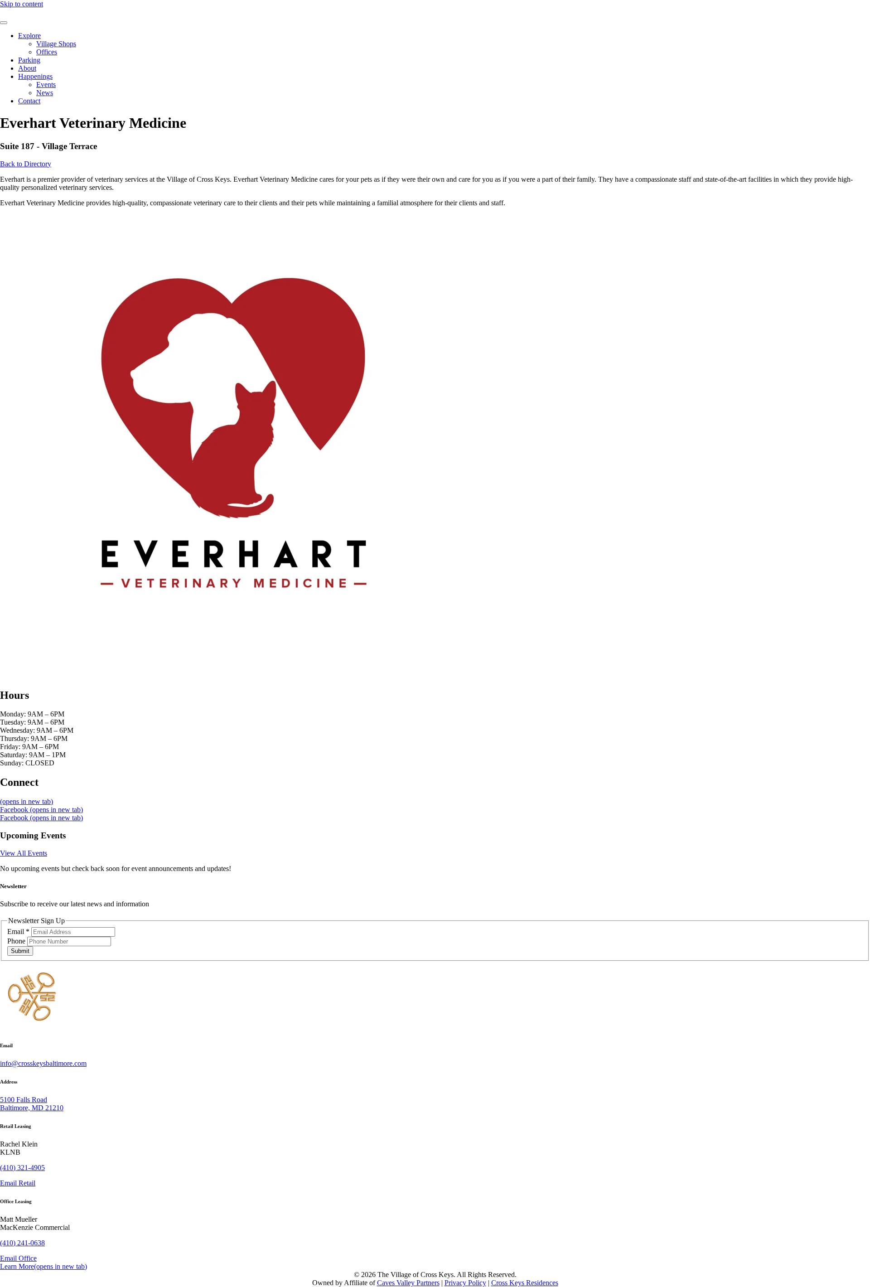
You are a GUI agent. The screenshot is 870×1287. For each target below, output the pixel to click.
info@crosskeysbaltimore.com (43, 1063)
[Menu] (3, 22)
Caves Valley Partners (408, 1283)
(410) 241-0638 (22, 1243)
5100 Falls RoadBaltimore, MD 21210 (31, 1104)
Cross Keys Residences (524, 1283)
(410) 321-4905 (22, 1167)
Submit (20, 951)
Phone (17, 941)
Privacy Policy (465, 1283)
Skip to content (21, 4)
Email (18, 931)
